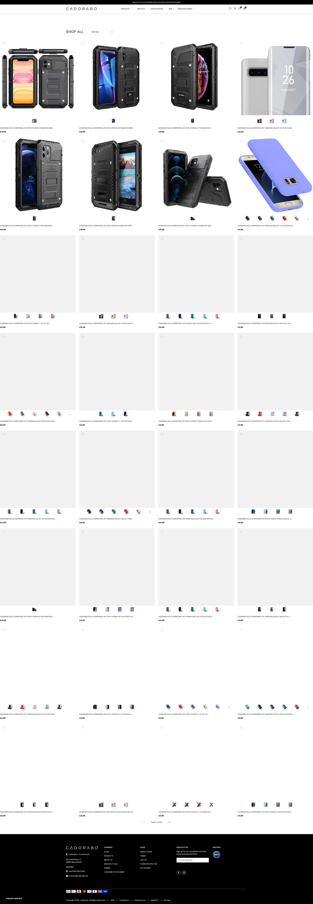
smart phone (146, 852)
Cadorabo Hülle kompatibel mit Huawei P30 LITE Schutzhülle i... (185, 323)
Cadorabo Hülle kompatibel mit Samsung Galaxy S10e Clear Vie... (106, 812)
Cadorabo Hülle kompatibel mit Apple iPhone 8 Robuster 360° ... (106, 226)
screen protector (148, 864)
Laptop (143, 860)
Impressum (125, 900)
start (106, 852)
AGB (112, 900)
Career (107, 868)
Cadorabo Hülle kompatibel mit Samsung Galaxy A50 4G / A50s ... (106, 519)
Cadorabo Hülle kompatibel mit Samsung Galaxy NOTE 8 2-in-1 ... (27, 812)
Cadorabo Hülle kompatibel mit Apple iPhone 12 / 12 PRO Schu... (105, 714)
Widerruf (155, 900)
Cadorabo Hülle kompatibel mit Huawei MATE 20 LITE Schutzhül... (185, 616)
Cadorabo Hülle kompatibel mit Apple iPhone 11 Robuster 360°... (27, 128)
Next (308, 219)
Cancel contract (14, 898)
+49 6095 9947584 (76, 871)
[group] (38, 77)
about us (108, 860)
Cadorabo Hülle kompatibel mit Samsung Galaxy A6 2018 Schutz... (186, 519)
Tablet (143, 856)
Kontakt (167, 900)
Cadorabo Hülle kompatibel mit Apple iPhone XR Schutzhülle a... (106, 616)
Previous (242, 219)
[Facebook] (178, 873)
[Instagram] (184, 873)
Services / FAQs (111, 864)
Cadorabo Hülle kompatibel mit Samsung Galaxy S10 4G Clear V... (106, 323)
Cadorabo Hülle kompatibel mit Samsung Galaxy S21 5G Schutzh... (28, 421)
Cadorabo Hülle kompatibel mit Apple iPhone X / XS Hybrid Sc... (185, 812)
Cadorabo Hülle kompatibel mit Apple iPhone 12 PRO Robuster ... (27, 616)
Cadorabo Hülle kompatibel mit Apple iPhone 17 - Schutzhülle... (106, 421)
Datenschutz (140, 900)
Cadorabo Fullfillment (114, 872)
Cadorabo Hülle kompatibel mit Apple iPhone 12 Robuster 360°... (185, 226)
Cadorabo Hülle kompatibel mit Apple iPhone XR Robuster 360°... (106, 128)
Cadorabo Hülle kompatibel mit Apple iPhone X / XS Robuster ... (185, 128)
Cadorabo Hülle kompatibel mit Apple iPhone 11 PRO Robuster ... (27, 226)
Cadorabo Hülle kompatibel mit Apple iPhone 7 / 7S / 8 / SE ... (25, 323)
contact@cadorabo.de (78, 876)
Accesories (145, 868)
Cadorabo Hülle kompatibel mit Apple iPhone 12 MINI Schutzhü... (185, 421)
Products (108, 856)
